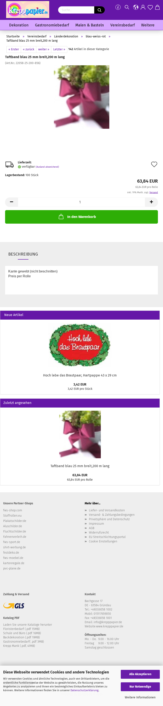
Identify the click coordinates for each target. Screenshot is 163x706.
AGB (91, 528)
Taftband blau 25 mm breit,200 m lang (80, 466)
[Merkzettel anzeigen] (150, 7)
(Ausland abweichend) (47, 167)
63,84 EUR (79, 475)
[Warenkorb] (157, 7)
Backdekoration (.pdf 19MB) (21, 637)
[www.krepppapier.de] (27, 9)
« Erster (13, 49)
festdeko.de (11, 552)
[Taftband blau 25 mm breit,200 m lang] (81, 97)
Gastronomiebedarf (52, 25)
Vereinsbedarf (122, 25)
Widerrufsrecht (99, 532)
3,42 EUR (79, 384)
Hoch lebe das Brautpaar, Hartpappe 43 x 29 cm (80, 375)
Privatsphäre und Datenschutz (109, 519)
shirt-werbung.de (14, 547)
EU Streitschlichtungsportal (107, 537)
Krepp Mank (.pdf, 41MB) (19, 646)
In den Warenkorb (81, 217)
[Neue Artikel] (154, 315)
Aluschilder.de (12, 526)
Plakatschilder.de (14, 521)
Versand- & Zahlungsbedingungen (112, 515)
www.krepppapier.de (109, 626)
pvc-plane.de (12, 568)
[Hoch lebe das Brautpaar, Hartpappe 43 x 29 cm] (80, 345)
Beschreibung (23, 254)
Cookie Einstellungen (103, 541)
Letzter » (59, 49)
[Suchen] (127, 7)
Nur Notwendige (140, 686)
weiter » (43, 49)
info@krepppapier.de (108, 622)
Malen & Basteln (89, 25)
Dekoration (19, 25)
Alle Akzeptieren (140, 674)
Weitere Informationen (140, 697)
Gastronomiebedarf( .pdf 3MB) (23, 641)
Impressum (96, 523)
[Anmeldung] (143, 7)
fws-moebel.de (13, 558)
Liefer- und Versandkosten (107, 510)
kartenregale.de (13, 563)
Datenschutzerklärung (84, 690)
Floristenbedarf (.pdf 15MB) (21, 629)
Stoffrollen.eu (12, 515)
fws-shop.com (12, 510)
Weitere (148, 25)
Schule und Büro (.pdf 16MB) (22, 633)
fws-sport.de (11, 542)
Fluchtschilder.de (14, 531)
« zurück (28, 49)
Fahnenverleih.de (14, 537)
